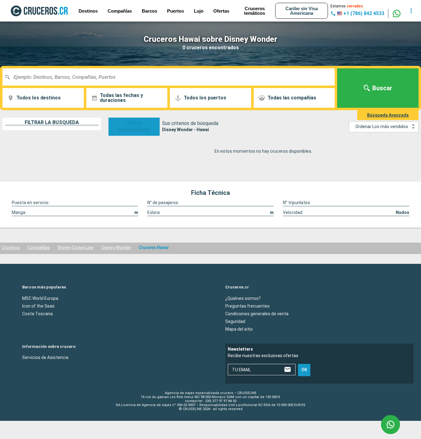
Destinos (88, 11)
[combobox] (171, 77)
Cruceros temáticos (254, 11)
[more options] (411, 11)
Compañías (38, 247)
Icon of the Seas (38, 305)
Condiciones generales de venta (256, 313)
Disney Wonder (116, 247)
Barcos (149, 11)
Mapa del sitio (239, 328)
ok (304, 369)
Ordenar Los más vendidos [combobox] (381, 126)
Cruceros (11, 247)
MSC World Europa (40, 298)
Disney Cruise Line (76, 247)
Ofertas (221, 11)
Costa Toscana (37, 313)
